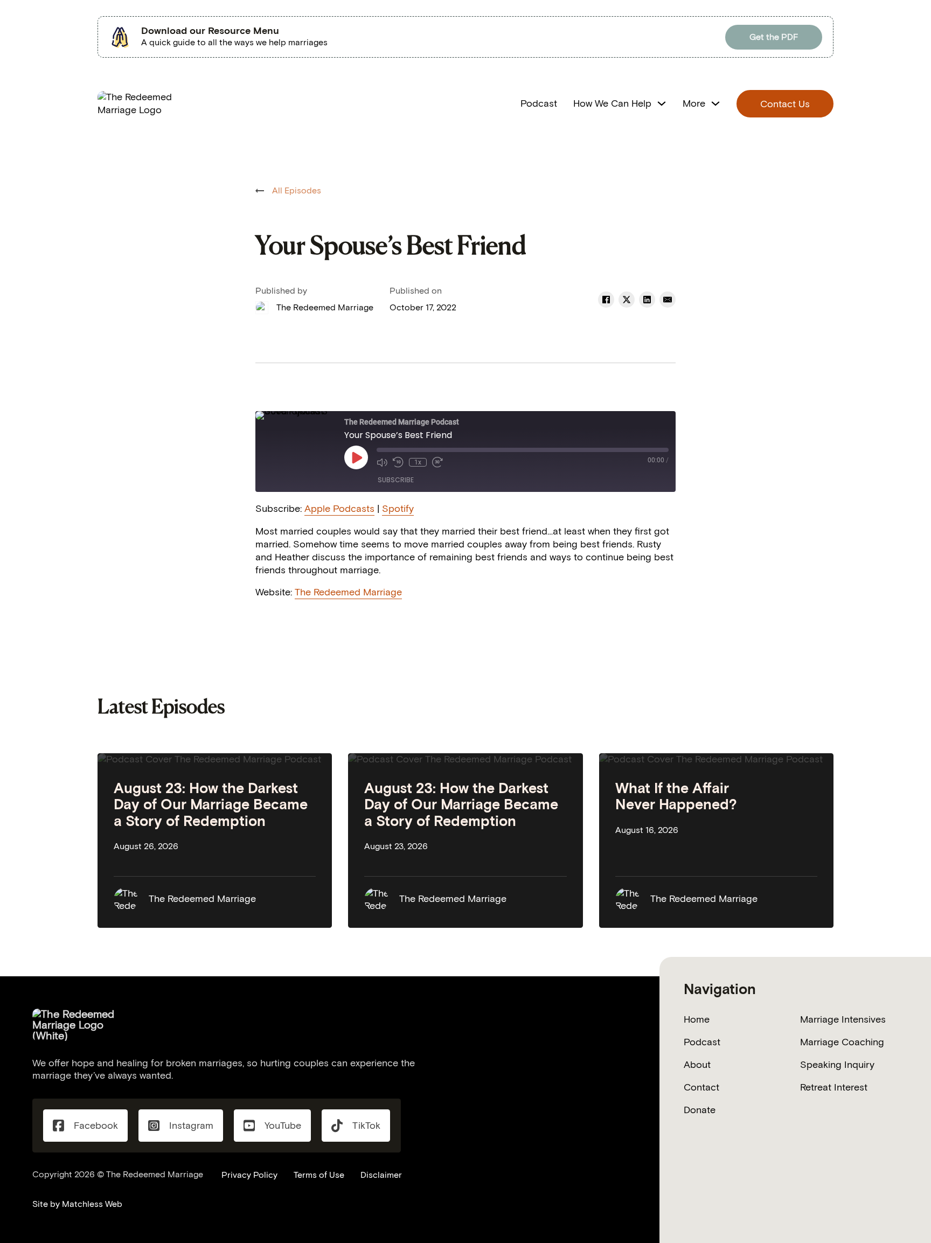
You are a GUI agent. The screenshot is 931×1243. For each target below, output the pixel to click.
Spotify (398, 509)
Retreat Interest (833, 1087)
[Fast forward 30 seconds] (437, 462)
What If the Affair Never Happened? (676, 796)
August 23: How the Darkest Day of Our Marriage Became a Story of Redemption (211, 804)
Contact (701, 1087)
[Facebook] (606, 299)
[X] (627, 299)
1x (417, 462)
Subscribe (396, 479)
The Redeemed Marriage (348, 592)
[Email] (667, 299)
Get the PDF (773, 37)
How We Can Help (612, 103)
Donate (699, 1110)
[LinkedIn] (647, 299)
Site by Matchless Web (77, 1204)
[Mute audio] (382, 462)
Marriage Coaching (842, 1042)
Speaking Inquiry (837, 1065)
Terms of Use (319, 1175)
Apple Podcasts (339, 509)
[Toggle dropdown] (661, 103)
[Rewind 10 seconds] (398, 462)
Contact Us (785, 104)
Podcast (538, 103)
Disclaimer (381, 1175)
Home (697, 1019)
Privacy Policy (249, 1175)
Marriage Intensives (843, 1019)
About (697, 1065)
